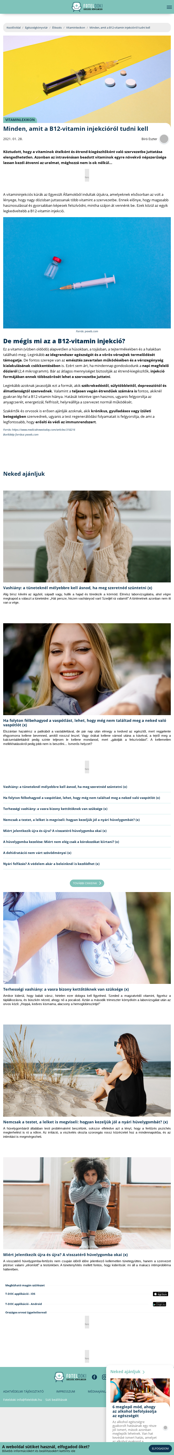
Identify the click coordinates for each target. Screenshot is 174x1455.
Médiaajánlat (98, 1391)
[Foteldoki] (70, 1377)
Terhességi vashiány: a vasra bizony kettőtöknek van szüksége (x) (55, 809)
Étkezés (57, 27)
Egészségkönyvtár (36, 27)
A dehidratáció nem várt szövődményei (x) (37, 853)
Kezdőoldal (14, 27)
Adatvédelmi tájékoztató (23, 1391)
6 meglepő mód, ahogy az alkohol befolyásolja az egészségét (134, 1411)
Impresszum (65, 1391)
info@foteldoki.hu (29, 1400)
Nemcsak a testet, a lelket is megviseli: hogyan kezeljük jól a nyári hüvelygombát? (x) (71, 820)
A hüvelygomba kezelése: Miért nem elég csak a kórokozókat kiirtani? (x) (61, 842)
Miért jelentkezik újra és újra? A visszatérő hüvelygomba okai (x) (55, 831)
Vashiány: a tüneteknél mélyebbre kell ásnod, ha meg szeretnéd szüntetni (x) (77, 587)
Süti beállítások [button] (56, 1400)
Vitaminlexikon (75, 27)
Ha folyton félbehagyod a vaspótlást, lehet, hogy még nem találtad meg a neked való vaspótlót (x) (84, 722)
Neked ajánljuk (126, 1371)
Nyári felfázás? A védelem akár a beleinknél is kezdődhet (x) (51, 864)
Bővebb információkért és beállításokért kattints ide (38, 1451)
